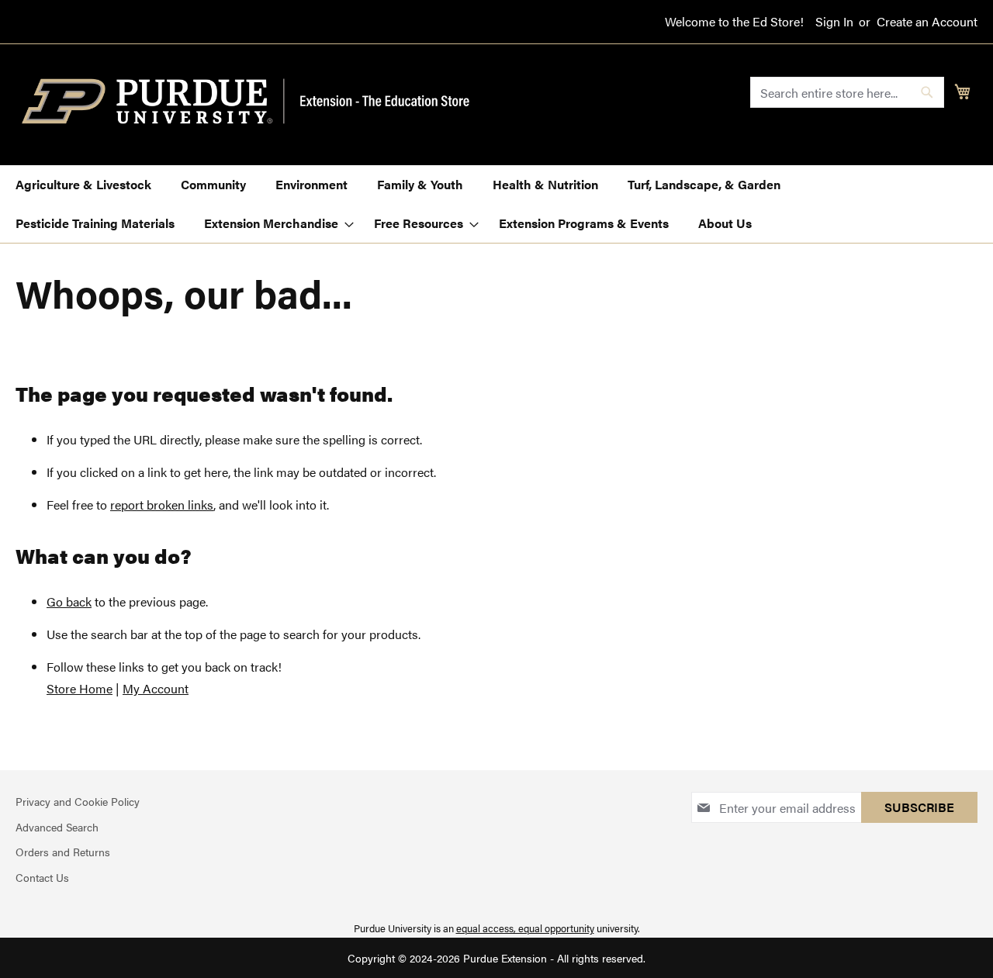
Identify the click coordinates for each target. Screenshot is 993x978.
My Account (156, 688)
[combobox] (847, 92)
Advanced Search (57, 827)
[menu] (496, 204)
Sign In (834, 21)
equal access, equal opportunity (525, 928)
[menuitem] (83, 184)
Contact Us (42, 877)
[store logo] (254, 101)
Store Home (79, 688)
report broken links (161, 504)
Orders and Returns (63, 851)
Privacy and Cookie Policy (78, 801)
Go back (69, 601)
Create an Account (927, 21)
